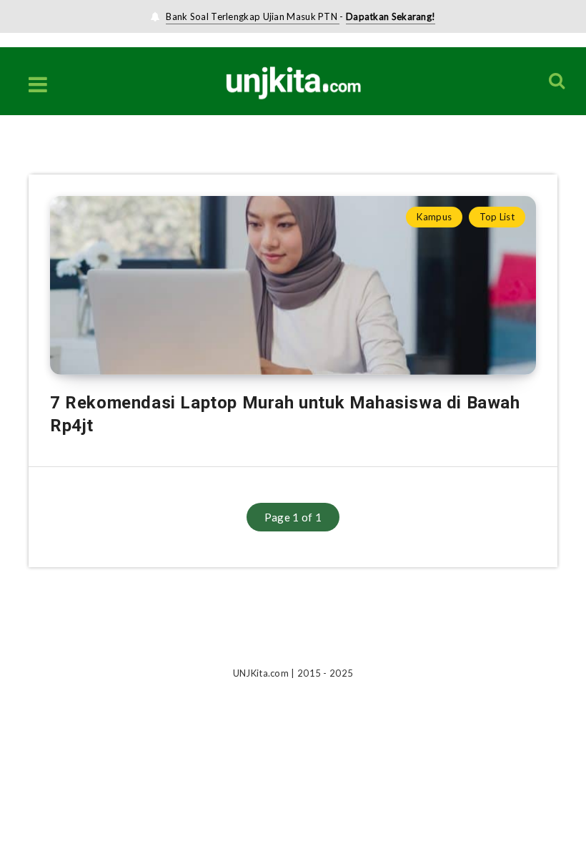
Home (41, 159)
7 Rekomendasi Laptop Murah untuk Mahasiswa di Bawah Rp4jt (285, 414)
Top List (497, 216)
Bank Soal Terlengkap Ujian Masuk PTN (252, 16)
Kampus (434, 216)
